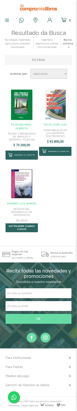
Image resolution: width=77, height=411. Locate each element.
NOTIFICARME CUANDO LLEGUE (22, 228)
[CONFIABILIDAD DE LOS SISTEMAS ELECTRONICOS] (55, 104)
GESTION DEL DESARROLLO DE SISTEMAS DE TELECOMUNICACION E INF (22, 212)
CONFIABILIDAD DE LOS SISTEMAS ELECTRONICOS (55, 133)
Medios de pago (17, 376)
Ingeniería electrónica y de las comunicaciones (47, 43)
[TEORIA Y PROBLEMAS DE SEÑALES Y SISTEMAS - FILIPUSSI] (22, 104)
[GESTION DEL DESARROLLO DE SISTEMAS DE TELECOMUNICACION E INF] (22, 183)
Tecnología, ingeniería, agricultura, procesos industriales (18, 43)
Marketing (13, 405)
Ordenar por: (19, 73)
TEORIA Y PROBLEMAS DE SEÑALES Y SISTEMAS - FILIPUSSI (22, 136)
